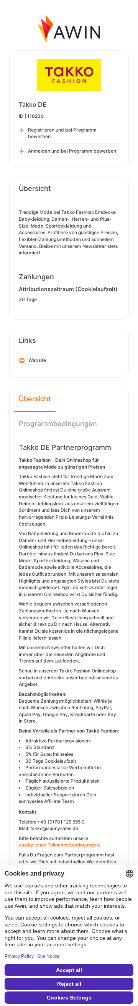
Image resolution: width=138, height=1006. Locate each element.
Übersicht (35, 399)
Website (37, 360)
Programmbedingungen (58, 424)
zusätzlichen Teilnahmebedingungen (59, 845)
